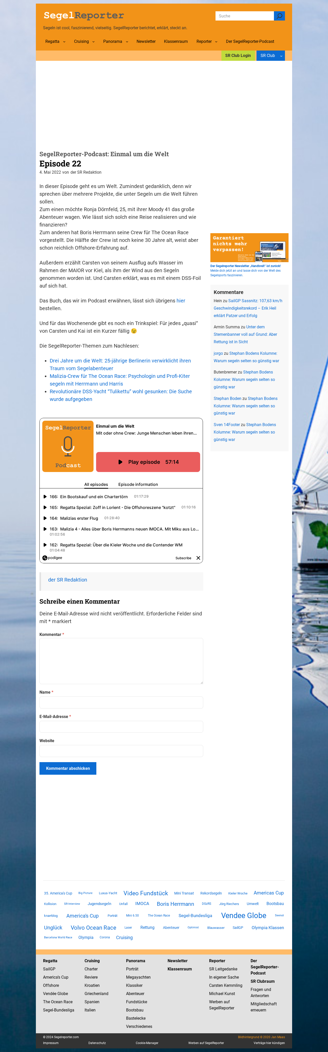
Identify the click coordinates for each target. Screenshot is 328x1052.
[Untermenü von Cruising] (93, 41)
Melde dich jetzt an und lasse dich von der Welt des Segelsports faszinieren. (245, 270)
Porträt (112, 916)
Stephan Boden (227, 398)
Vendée (49, 993)
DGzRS (206, 904)
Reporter (217, 960)
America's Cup (82, 916)
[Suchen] (279, 16)
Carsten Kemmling (225, 985)
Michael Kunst (222, 993)
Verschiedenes (139, 1026)
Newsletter (178, 960)
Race (68, 1001)
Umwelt (253, 904)
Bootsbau (275, 903)
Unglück (53, 928)
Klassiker (134, 985)
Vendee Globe (243, 915)
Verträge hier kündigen (269, 1043)
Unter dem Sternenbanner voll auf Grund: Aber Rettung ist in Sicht (245, 334)
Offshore (51, 985)
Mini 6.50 (132, 915)
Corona (105, 937)
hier (181, 301)
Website (46, 740)
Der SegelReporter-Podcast (265, 967)
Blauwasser (215, 928)
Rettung (147, 927)
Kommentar (51, 634)
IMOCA (142, 903)
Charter (91, 969)
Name (46, 692)
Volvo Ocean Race (93, 927)
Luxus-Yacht (108, 893)
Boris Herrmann (175, 904)
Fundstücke (136, 1001)
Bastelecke (136, 1018)
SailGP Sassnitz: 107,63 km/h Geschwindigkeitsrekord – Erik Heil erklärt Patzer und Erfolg (248, 308)
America (50, 977)
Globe (62, 993)
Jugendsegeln (99, 903)
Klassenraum (180, 969)
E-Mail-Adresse (55, 716)
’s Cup (63, 977)
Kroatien (92, 985)
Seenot (279, 915)
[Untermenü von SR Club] (281, 55)
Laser (128, 927)
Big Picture (85, 893)
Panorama (135, 960)
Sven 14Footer (227, 424)
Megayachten (138, 977)
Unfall (123, 904)
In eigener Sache (224, 977)
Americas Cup (269, 893)
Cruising (124, 937)
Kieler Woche (238, 893)
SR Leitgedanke (223, 969)
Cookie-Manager (147, 1043)
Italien (90, 1010)
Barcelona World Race (58, 937)
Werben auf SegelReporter (206, 1043)
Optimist (193, 927)
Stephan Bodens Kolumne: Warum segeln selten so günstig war (244, 379)
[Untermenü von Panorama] (127, 41)
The (47, 1001)
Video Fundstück (146, 893)
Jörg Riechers (229, 904)
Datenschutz (97, 1043)
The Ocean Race (159, 915)
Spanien (92, 1001)
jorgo (218, 353)
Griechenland (96, 993)
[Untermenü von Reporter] (216, 41)
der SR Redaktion (67, 580)
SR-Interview (72, 904)
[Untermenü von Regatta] (64, 41)
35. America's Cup (58, 893)
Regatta (50, 960)
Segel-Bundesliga (195, 915)
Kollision (50, 904)
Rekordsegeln (211, 893)
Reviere (91, 977)
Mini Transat (184, 893)
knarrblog (51, 916)
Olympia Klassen (268, 927)
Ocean (57, 1001)
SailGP (238, 928)
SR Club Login (238, 55)
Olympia (86, 937)
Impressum (51, 1043)
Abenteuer (171, 928)
